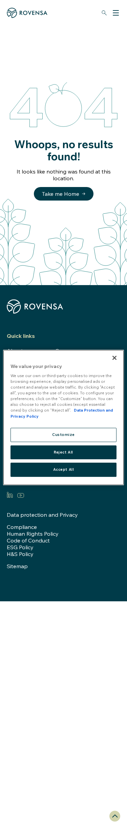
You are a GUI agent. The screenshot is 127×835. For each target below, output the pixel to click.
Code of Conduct (28, 540)
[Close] (114, 357)
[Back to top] (114, 816)
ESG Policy (20, 547)
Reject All (63, 452)
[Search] (104, 12)
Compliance (22, 527)
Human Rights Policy (33, 533)
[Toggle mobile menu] (115, 13)
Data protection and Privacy (42, 514)
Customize (63, 434)
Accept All (63, 469)
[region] (63, 418)
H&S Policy (20, 554)
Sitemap (17, 566)
